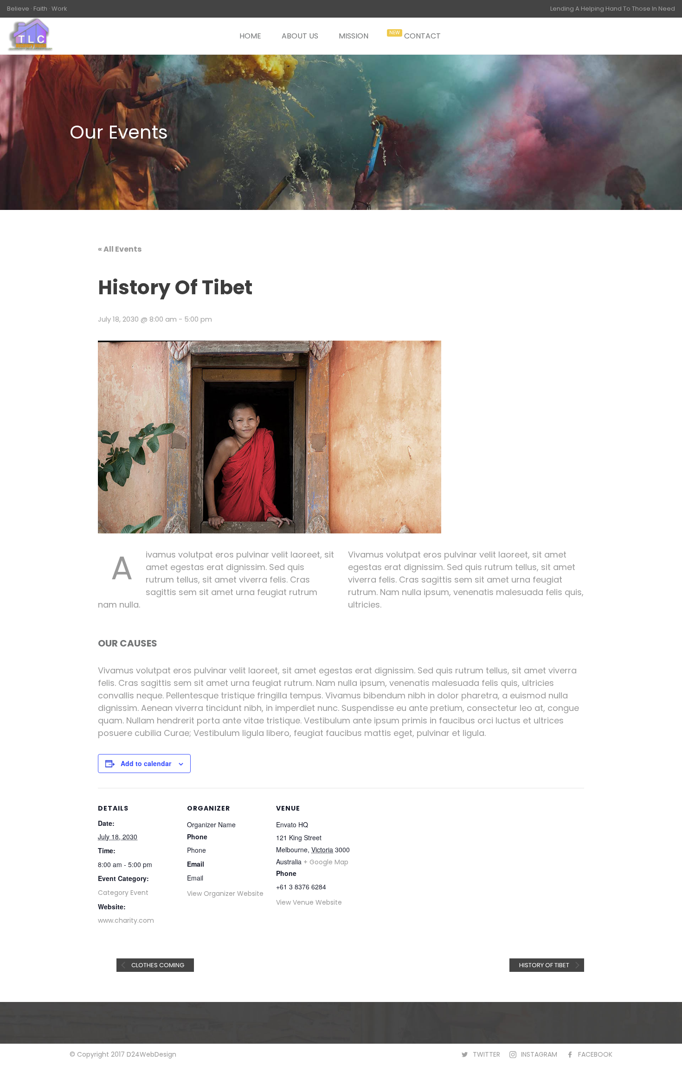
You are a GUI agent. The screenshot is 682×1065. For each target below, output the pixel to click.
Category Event (123, 892)
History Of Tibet (545, 965)
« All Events (120, 249)
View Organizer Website (225, 893)
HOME (250, 36)
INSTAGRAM (539, 1054)
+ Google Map (325, 862)
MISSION (353, 36)
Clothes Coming (157, 965)
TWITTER (486, 1054)
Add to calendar (146, 763)
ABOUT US (300, 36)
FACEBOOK (595, 1054)
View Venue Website (309, 902)
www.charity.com (126, 920)
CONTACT (422, 36)
